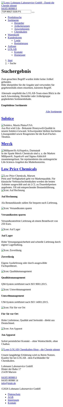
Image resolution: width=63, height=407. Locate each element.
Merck (6, 144)
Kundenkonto (15, 37)
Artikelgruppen (22, 26)
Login (17, 40)
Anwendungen (21, 29)
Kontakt (18, 52)
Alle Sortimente (54, 111)
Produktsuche (15, 17)
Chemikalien (20, 31)
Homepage (19, 55)
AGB (10, 397)
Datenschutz (14, 394)
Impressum (13, 400)
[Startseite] (30, 349)
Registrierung (21, 43)
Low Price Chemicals (19, 169)
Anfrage (12, 46)
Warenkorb (13, 34)
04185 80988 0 (9, 8)
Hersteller (19, 23)
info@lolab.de (8, 383)
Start (10, 60)
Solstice (7, 118)
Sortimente (13, 20)
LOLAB (12, 49)
